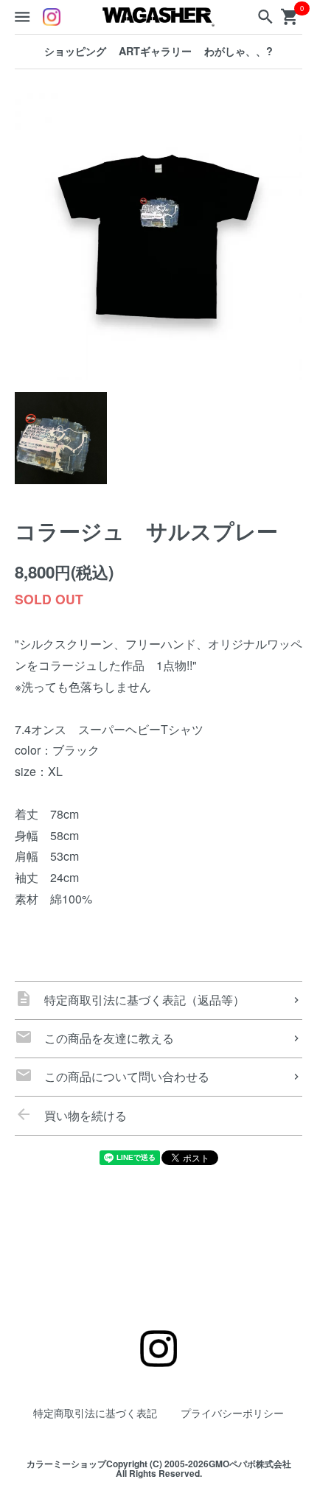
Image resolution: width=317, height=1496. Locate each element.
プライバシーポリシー (232, 1412)
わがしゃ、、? (238, 50)
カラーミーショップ (66, 1464)
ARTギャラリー (155, 50)
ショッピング (75, 50)
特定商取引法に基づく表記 (95, 1412)
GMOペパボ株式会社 (250, 1464)
